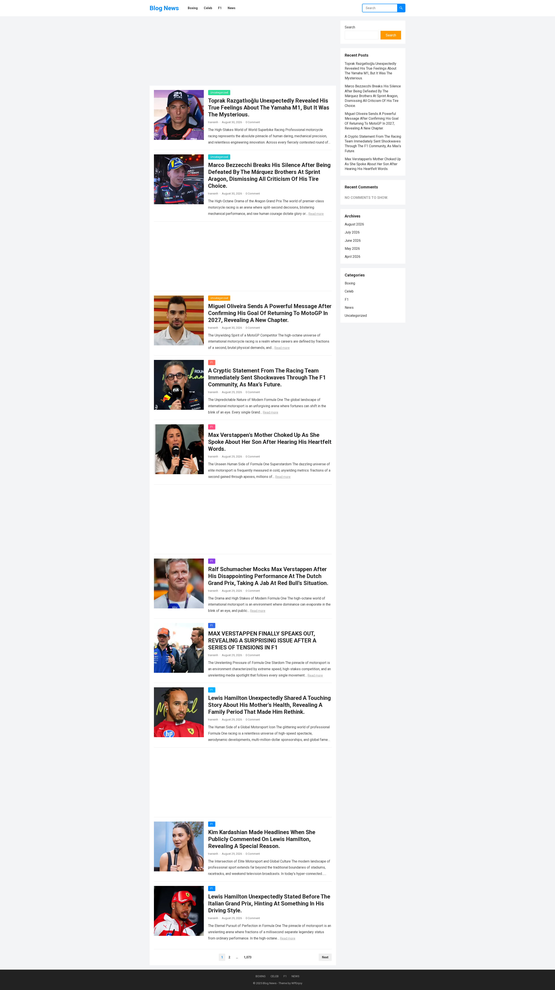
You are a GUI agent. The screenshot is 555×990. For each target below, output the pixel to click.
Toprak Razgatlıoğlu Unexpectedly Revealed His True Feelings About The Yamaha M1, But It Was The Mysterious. (268, 107)
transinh (213, 122)
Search (350, 27)
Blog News (164, 8)
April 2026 (352, 257)
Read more (316, 214)
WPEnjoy (296, 983)
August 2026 (354, 224)
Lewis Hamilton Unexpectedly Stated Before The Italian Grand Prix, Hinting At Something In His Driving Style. (269, 903)
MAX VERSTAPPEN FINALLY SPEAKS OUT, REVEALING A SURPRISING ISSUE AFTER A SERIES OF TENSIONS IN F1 (262, 640)
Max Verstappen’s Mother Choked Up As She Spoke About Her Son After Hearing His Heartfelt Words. (269, 442)
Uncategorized (219, 92)
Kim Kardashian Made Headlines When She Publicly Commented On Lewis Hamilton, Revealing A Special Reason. (261, 839)
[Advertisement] (243, 51)
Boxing (350, 283)
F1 (211, 362)
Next (325, 957)
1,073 (247, 957)
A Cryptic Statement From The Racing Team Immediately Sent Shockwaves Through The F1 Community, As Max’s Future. (267, 377)
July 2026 (352, 232)
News (349, 307)
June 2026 (353, 241)
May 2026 (352, 249)
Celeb (349, 291)
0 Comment (253, 122)
